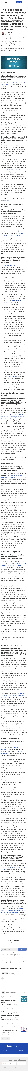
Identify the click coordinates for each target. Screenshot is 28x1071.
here (7, 200)
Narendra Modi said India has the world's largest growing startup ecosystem (13, 910)
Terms (15, 1060)
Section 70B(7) (12, 376)
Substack (6, 1067)
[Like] (2, 37)
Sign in (24, 2)
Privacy (11, 1060)
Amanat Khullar (9, 32)
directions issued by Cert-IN (13, 265)
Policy (3, 7)
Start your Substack (10, 1064)
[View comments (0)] (6, 37)
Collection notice (22, 1060)
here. (15, 639)
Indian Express (15, 235)
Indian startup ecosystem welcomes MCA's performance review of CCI (10, 1013)
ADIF (9, 1006)
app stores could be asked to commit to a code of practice (13, 565)
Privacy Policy (14, 955)
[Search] (25, 992)
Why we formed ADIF (8, 1027)
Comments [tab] (5, 973)
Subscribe (19, 2)
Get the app (22, 1064)
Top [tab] (3, 992)
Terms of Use (21, 952)
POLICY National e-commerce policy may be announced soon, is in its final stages (9, 1003)
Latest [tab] (7, 992)
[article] (14, 1002)
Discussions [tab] (13, 992)
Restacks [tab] (11, 973)
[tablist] (8, 973)
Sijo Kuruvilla (10, 1032)
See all (4, 1038)
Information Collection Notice (17, 954)
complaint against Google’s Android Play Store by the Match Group (13, 695)
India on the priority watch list (10, 170)
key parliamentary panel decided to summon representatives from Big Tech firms (12, 417)
